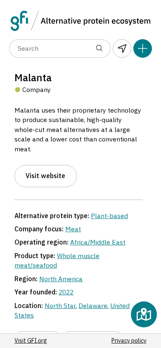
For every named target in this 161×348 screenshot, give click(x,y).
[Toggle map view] (144, 314)
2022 (66, 292)
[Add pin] (142, 48)
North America (61, 279)
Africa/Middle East (97, 242)
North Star (60, 305)
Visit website (45, 176)
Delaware (92, 305)
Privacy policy (129, 340)
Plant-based (109, 216)
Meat (73, 229)
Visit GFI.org (30, 340)
